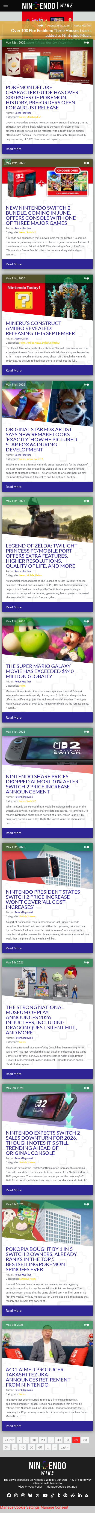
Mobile (30, 575)
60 (40, 1447)
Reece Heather (23, 112)
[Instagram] (16, 1495)
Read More (13, 149)
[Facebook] (9, 1495)
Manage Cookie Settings (62, 1486)
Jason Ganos (22, 338)
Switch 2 (31, 232)
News (22, 116)
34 (7, 1447)
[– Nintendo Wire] (47, 1468)
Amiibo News (34, 342)
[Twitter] (38, 1495)
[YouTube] (45, 1495)
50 (31, 1447)
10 (34, 1440)
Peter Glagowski (82, 25)
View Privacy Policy (30, 1486)
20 (43, 1440)
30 (59, 1440)
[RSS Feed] (86, 1495)
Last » (64, 1447)
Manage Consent (54, 1507)
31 (67, 1440)
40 (22, 1447)
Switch (45, 342)
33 (85, 1440)
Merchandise (34, 116)
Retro (30, 458)
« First (9, 1440)
